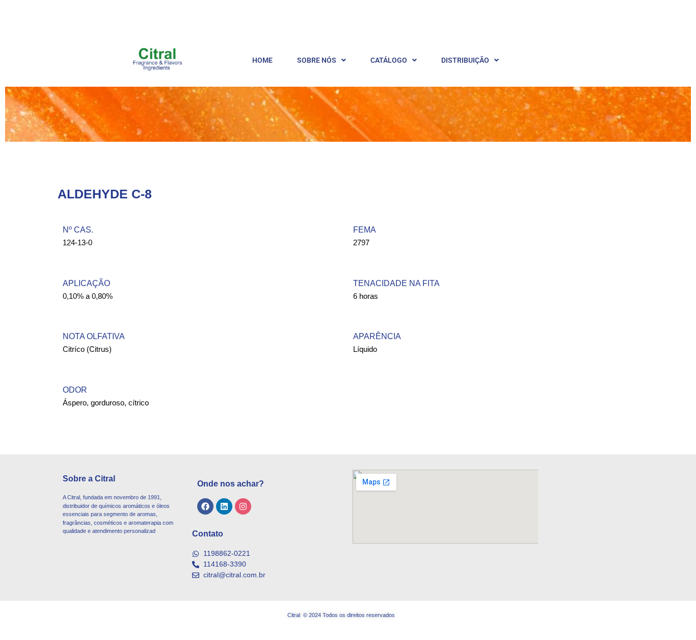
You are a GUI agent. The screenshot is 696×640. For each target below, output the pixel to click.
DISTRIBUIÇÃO (465, 60)
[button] (321, 60)
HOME (262, 60)
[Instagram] (243, 506)
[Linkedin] (224, 506)
